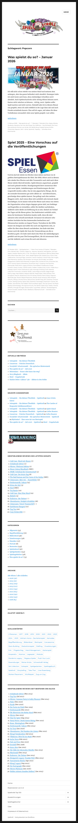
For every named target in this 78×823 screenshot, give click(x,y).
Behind (49, 253)
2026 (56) (13, 578)
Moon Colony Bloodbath (19, 469)
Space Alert (25, 281)
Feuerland (32, 263)
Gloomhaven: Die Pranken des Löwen (24, 731)
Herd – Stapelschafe (17, 377)
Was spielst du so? (24, 123)
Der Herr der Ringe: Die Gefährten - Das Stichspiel (35, 125)
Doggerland (11, 261)
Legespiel (30, 654)
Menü (66, 12)
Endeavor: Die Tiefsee (18, 499)
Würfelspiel (29, 674)
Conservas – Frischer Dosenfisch (22, 363)
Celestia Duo (45, 255)
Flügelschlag (18, 650)
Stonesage (39, 281)
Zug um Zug (40, 674)
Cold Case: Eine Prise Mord (20, 493)
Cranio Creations (37, 257)
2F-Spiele (46, 249)
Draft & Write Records (22, 261)
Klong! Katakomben (17, 734)
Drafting (39, 646)
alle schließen (22, 576)
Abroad (13, 251)
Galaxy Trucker (17, 267)
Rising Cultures (18, 279)
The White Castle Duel (41, 285)
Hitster (12, 715)
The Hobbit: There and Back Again (31, 283)
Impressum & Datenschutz (18, 811)
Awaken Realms (17, 253)
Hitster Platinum (16, 769)
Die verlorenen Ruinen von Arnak (18, 127)
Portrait (13, 544)
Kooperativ (12, 654)
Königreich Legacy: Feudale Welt (22, 758)
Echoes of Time (44, 261)
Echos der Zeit (53, 261)
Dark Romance (12, 259)
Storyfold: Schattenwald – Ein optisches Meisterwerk (30, 366)
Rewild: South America (40, 277)
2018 (26, 634)
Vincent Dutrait (12, 289)
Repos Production (26, 277)
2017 (21, 634)
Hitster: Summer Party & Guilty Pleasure (25, 699)
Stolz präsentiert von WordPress (25, 817)
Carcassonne (49, 642)
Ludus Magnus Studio (38, 271)
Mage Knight (50, 271)
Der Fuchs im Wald (17, 707)
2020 (38, 634)
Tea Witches (16, 283)
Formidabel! (37, 265)
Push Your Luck (44, 658)
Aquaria (34, 251)
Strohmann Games (49, 281)
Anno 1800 (14, 747)
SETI (45, 279)
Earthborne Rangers (17, 507)
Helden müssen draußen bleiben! (22, 771)
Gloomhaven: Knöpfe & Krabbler (22, 501)
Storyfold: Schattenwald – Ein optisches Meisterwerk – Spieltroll (34, 417)
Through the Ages (18, 287)
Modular (40, 654)
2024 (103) (13, 584)
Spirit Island (51, 409)
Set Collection (13, 666)
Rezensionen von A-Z (16, 788)
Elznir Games (12, 263)
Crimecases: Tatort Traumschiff (22, 504)
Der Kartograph (16, 766)
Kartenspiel (47, 650)
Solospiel (24, 666)
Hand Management (33, 650)
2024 (10, 638)
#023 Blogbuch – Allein (18, 374)
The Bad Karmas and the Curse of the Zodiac (26, 477)
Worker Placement (15, 674)
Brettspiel (38, 642)
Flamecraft (11, 265)
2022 (49, 634)
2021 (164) (13, 592)
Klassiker (13, 541)
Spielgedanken (24, 249)
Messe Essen (39, 273)
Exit (9, 650)
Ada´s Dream (20, 251)
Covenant (29, 257)
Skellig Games (17, 281)
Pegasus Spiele (30, 658)
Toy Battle (14, 490)
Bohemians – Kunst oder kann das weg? (25, 372)
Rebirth (13, 496)
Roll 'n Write (24, 129)
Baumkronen (42, 253)
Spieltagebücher (16, 554)
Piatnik (39, 275)
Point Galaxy (46, 275)
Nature (17, 275)
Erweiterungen (15, 538)
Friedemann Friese (47, 265)
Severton (50, 279)
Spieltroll (31, 129)
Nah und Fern (15, 742)
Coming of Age (20, 257)
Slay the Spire (15, 718)
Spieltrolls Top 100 (14, 792)
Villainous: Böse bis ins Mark (21, 737)
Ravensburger (12, 277)
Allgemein (13, 530)
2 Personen (12, 634)
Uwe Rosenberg (44, 670)
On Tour (13, 729)
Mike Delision (47, 273)
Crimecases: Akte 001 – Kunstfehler (23, 480)
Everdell (13, 745)
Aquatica (17, 125)
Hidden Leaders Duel (39, 267)
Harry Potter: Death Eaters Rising (22, 721)
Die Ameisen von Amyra (30, 259)
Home (10, 783)
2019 (32, 634)
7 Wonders (35, 123)
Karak (12, 704)
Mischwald (14, 753)
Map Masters (20, 273)
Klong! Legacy (15, 763)
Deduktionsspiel (27, 646)
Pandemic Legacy (15, 658)
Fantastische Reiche (17, 761)
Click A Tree (53, 255)
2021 (43, 634)
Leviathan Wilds (26, 271)
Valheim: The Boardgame (49, 287)
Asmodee (50, 638)
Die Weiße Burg (34, 127)
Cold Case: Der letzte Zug (19, 474)
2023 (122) (13, 586)
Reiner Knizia (26, 662)
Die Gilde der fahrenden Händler (22, 750)
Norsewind (23, 275)
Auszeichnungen (14, 797)
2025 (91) (13, 581)
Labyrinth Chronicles (14, 271)
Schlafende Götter (17, 464)
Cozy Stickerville (16, 512)
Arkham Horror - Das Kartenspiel (32, 638)
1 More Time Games (37, 249)
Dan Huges (54, 257)
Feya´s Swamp (40, 263)
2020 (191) (13, 594)
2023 (55, 634)
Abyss (51, 123)
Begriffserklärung (16, 533)
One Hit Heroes (32, 275)
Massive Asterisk (29, 273)
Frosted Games (44, 127)
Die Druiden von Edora (46, 259)
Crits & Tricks (47, 257)
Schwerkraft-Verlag (41, 662)
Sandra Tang (39, 279)
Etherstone (24, 263)
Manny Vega (11, 273)
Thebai (50, 285)
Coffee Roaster (52, 411)
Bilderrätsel (14, 536)
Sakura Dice (31, 279)
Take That (32, 670)
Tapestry (37, 129)
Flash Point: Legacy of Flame (24, 265)
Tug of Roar (36, 287)
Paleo (12, 702)
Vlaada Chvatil (22, 289)
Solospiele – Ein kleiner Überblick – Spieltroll (27, 398)
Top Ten (13, 509)
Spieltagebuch (49, 666)
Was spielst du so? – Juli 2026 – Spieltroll (25, 422)
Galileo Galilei (27, 267)
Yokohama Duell (39, 289)
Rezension (14, 546)
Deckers (20, 259)
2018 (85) (13, 600)
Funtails (10, 267)
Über (10, 807)
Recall (19, 277)
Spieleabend (14, 549)
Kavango (36, 269)
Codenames (11, 257)
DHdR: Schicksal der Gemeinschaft (23, 472)
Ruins (25, 279)
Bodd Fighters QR (35, 255)
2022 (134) (13, 589)
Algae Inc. (28, 251)
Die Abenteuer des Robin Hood (21, 712)
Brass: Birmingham (17, 723)
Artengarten (47, 251)
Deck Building (13, 646)
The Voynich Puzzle (27, 285)
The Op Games (47, 283)
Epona (19, 263)
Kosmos (51, 269)
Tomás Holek (29, 287)
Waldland (30, 289)
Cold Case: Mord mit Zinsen (20, 461)
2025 (16, 638)
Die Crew (54, 125)
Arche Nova (14, 739)
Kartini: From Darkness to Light (23, 269)
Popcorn (17, 129)
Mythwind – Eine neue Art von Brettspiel (27, 419)
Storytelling (21, 670)
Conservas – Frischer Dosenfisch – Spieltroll (26, 414)
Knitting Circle (43, 269)
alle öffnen (12, 576)
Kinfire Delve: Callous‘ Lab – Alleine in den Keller (28, 380)
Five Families (50, 263)
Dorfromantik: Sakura (18, 482)
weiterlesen (12, 118)
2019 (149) (13, 597)
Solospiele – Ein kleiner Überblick (22, 361)
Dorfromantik (15, 710)
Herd (12, 488)
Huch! (48, 267)
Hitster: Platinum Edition (19, 466)
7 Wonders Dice (43, 123)
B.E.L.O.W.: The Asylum (30, 253)
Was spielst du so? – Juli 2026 (21, 369)
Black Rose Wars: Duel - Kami (20, 255)
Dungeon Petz (34, 261)
